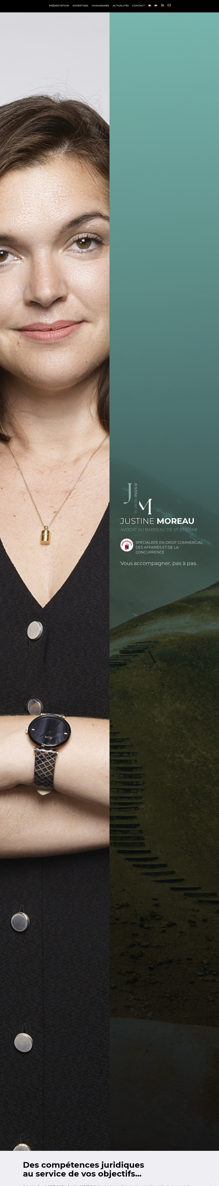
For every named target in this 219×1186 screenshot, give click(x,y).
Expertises (80, 5)
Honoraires (100, 5)
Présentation (59, 5)
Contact (138, 5)
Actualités (121, 5)
